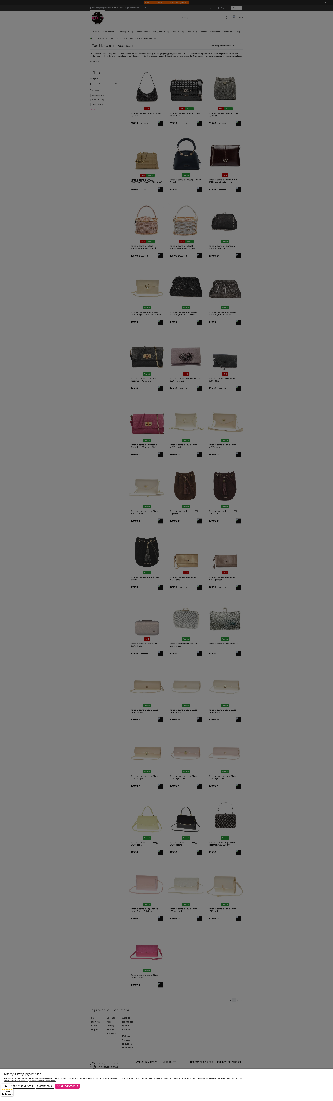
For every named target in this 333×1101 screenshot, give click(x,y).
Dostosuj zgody (45, 1086)
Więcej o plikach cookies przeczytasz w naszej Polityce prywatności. (30, 1080)
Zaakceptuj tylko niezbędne (19, 1086)
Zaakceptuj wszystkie (67, 1086)
